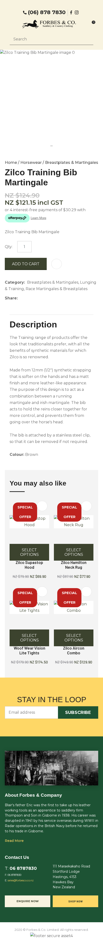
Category (14, 282)
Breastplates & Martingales (71, 162)
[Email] (34, 298)
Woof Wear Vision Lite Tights (29, 650)
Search (87, 39)
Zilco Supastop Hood (29, 564)
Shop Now (75, 901)
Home (11, 162)
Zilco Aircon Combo (73, 650)
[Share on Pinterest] (41, 298)
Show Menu (12, 24)
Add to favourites (42, 506)
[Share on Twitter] (27, 298)
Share (11, 298)
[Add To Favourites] (56, 264)
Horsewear (31, 162)
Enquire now (28, 901)
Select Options (29, 552)
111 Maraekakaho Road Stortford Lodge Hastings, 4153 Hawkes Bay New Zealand (71, 876)
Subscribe (78, 712)
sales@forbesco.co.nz (21, 880)
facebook (71, 12)
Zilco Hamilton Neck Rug (73, 564)
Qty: (8, 246)
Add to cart (26, 264)
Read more (14, 841)
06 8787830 (23, 868)
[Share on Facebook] (21, 298)
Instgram (77, 12)
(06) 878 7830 (47, 12)
